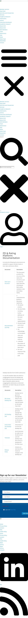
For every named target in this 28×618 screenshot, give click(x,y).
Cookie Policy (3, 531)
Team (1, 31)
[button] (14, 72)
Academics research (5, 24)
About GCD (3, 26)
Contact (2, 42)
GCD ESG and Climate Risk (7, 13)
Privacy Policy (13, 509)
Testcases (7, 437)
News (1, 37)
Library (2, 20)
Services (2, 15)
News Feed (3, 39)
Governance (3, 33)
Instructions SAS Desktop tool (8, 426)
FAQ (1, 35)
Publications (3, 18)
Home (1, 524)
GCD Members (4, 29)
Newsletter (3, 40)
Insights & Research (5, 16)
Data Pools (2, 11)
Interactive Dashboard (6, 22)
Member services (4, 9)
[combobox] (7, 167)
